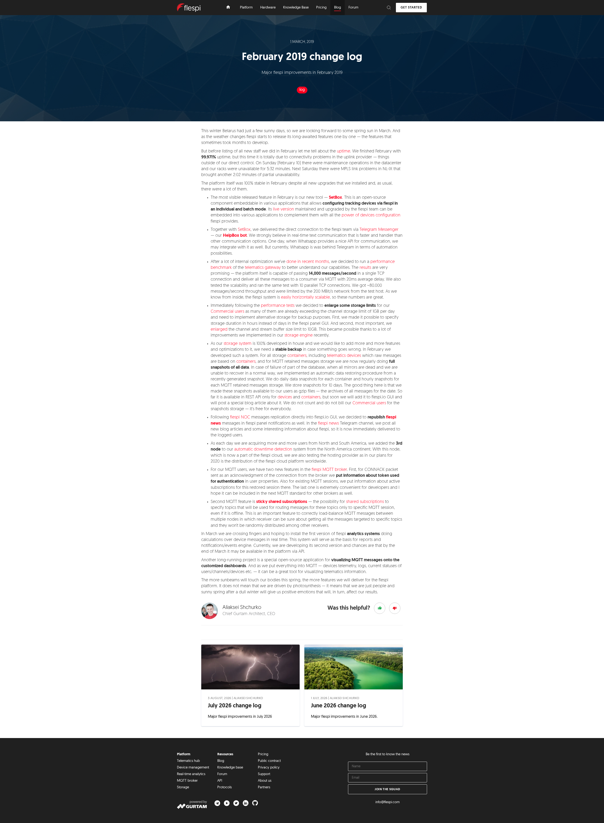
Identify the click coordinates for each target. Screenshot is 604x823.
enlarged (219, 330)
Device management (193, 767)
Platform (183, 754)
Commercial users (227, 312)
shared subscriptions (365, 502)
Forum (222, 774)
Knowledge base (230, 767)
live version (283, 209)
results (365, 268)
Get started (411, 7)
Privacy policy (269, 767)
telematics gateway (263, 268)
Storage (183, 787)
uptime (343, 151)
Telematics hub (188, 761)
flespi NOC (240, 417)
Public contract (269, 761)
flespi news (328, 424)
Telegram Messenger (379, 230)
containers (296, 356)
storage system (238, 344)
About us (264, 781)
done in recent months (307, 262)
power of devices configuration (371, 215)
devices (285, 397)
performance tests (277, 306)
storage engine (299, 335)
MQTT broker (187, 781)
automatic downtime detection (263, 449)
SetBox (244, 230)
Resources (225, 754)
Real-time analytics (191, 774)
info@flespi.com (387, 802)
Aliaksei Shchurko (248, 698)
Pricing (263, 754)
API (219, 781)
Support (264, 774)
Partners (264, 787)
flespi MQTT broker (329, 470)
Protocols (224, 787)
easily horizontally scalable (305, 297)
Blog (220, 761)
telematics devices (344, 356)
